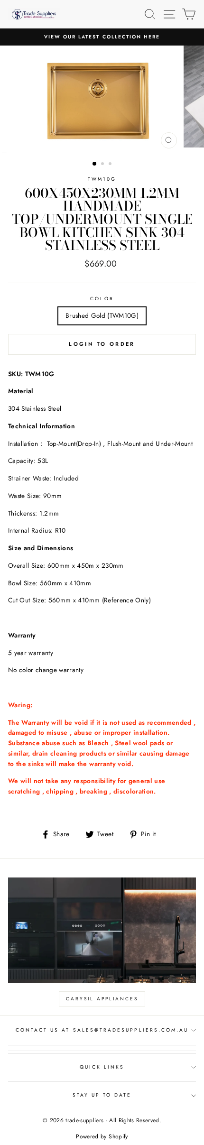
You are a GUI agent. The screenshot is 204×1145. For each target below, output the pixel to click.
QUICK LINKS (102, 1067)
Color (101, 298)
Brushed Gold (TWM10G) (102, 315)
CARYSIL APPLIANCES (102, 998)
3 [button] (111, 164)
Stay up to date (102, 1095)
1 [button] (95, 164)
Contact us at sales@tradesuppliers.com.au (102, 1030)
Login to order (102, 344)
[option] (102, 37)
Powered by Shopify (102, 1136)
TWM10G (102, 179)
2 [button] (103, 164)
